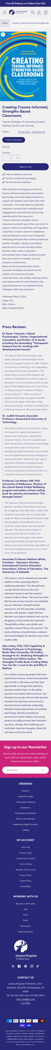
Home (5, 23)
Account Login (25, 852)
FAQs (25, 920)
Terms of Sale (25, 864)
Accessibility (25, 886)
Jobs (26, 909)
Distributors (25, 807)
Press (25, 914)
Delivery (25, 791)
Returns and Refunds (25, 818)
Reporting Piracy (25, 931)
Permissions (25, 926)
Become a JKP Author (25, 903)
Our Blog (25, 1003)
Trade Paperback (13, 140)
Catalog (25, 830)
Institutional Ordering (25, 802)
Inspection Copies (25, 796)
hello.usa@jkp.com (25, 999)
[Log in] (39, 12)
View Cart (25, 847)
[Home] (18, 12)
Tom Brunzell (24, 132)
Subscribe (12, 770)
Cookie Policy (25, 880)
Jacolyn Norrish (38, 132)
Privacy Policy (25, 875)
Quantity (6, 152)
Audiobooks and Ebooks (25, 813)
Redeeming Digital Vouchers (25, 824)
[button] (4, 12)
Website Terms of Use (25, 869)
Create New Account (25, 858)
